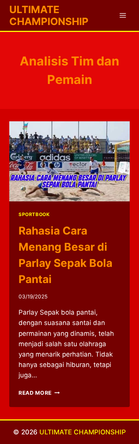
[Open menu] (122, 15)
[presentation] (69, 161)
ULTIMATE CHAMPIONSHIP (82, 432)
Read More (39, 393)
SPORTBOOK (34, 214)
